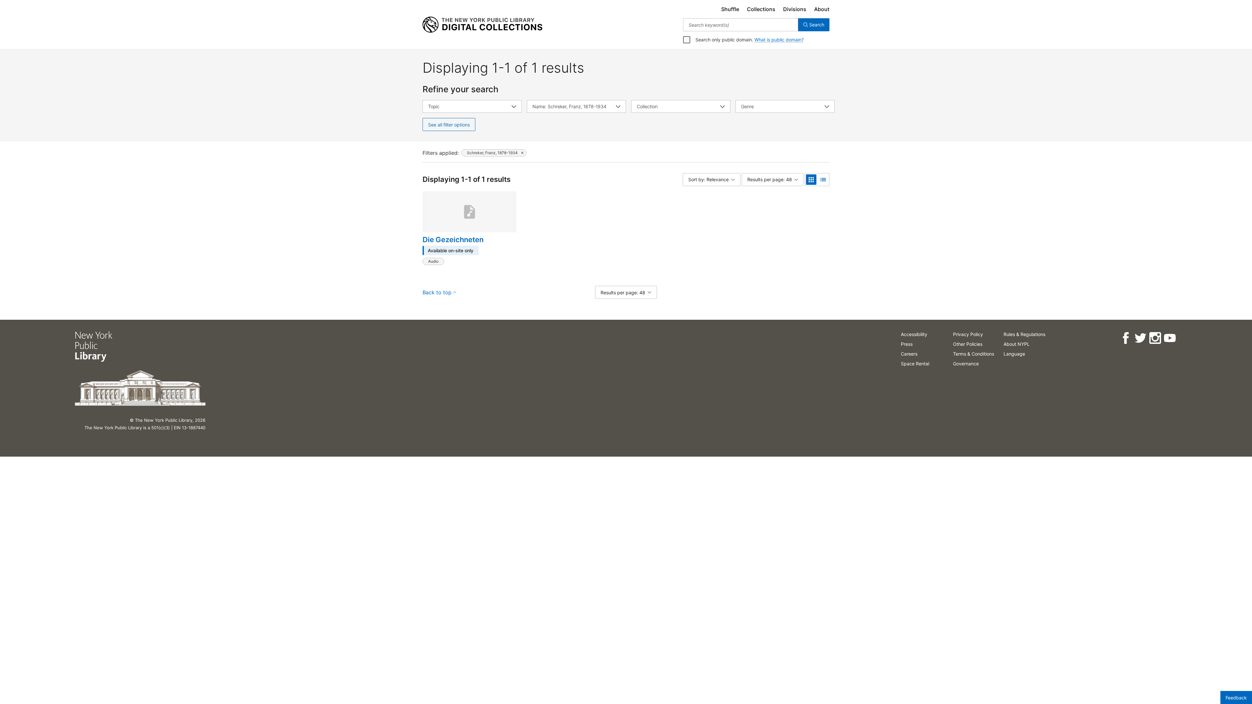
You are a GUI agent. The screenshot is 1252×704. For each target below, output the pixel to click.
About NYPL (1017, 344)
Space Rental (915, 363)
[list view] (823, 179)
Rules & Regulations (1024, 334)
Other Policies (967, 344)
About (821, 9)
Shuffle (730, 9)
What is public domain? (779, 39)
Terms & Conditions (973, 354)
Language (1014, 354)
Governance (966, 363)
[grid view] (811, 179)
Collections (761, 9)
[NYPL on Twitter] (1140, 338)
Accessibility (914, 334)
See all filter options (449, 124)
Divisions (794, 9)
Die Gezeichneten (453, 239)
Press (907, 344)
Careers (909, 354)
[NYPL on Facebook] (1125, 338)
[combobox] (740, 24)
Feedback (1236, 697)
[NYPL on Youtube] (1169, 338)
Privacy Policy (968, 334)
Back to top (437, 292)
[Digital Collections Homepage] (482, 25)
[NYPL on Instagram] (1155, 338)
